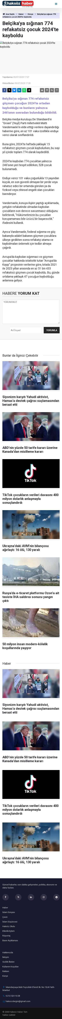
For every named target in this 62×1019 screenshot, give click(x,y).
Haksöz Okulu (8, 926)
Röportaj (6, 935)
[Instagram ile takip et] (44, 897)
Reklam (5, 971)
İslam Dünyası (8, 912)
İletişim (5, 957)
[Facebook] (4, 90)
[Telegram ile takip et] (56, 897)
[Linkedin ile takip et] (31, 897)
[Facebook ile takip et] (5, 897)
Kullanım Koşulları (10, 966)
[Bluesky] (14, 90)
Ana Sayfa (9, 14)
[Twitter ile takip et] (18, 897)
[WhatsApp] (24, 90)
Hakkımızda (7, 952)
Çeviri (4, 917)
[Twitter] (9, 90)
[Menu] (56, 3)
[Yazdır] (42, 90)
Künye (5, 976)
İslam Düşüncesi (9, 922)
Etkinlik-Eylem (8, 931)
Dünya (30, 14)
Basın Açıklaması (10, 940)
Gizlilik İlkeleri (8, 962)
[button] (47, 90)
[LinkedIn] (19, 90)
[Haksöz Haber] (18, 3)
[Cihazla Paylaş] (29, 90)
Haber (21, 14)
